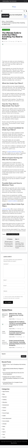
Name (5, 280)
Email (5, 285)
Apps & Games (6, 391)
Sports (4, 431)
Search (3, 353)
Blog (4, 394)
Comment (6, 264)
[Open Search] (24, 10)
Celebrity (5, 399)
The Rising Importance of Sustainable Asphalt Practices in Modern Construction (17, 333)
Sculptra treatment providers (14, 151)
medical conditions (12, 201)
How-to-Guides (6, 29)
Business (5, 396)
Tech (4, 434)
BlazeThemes (14, 443)
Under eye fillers (6, 209)
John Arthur (5, 41)
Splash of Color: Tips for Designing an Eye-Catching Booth (16, 315)
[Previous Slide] (24, 1)
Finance (4, 410)
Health (4, 415)
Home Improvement (7, 418)
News (4, 426)
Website (5, 291)
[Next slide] (26, 1)
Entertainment (6, 405)
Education (5, 402)
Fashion (4, 407)
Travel (4, 437)
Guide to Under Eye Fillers (13, 234)
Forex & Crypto (6, 413)
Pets (4, 429)
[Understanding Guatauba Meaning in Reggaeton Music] (25, 16)
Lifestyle (4, 423)
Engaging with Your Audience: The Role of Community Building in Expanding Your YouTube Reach (5, 1)
